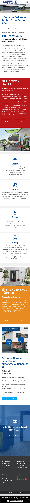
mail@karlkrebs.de (22, 467)
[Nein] (28, 499)
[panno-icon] (15, 419)
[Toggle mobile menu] (27, 2)
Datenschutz (22, 492)
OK (8, 500)
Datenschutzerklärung (16, 500)
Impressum (17, 492)
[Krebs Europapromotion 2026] (15, 327)
